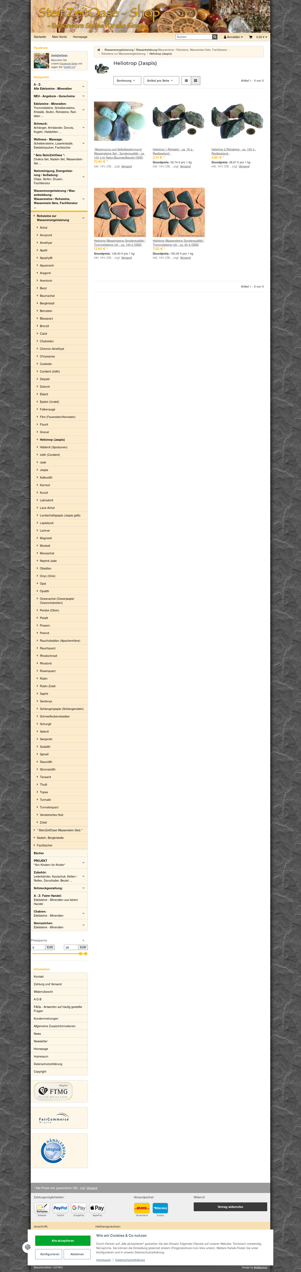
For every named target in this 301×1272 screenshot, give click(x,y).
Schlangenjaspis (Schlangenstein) (62, 709)
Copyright (40, 1071)
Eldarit (44, 394)
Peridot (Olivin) (49, 610)
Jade (43, 462)
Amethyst (46, 243)
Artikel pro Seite (158, 80)
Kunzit (44, 492)
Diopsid (45, 379)
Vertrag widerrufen (230, 1207)
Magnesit (46, 538)
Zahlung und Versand (48, 984)
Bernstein (46, 311)
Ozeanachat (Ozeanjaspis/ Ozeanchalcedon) (57, 600)
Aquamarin (47, 265)
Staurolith (46, 762)
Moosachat (47, 553)
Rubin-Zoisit (47, 686)
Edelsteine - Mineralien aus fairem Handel (56, 900)
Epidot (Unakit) (49, 402)
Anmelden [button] (233, 37)
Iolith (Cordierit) (50, 455)
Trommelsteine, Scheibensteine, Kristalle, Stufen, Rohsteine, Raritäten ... (55, 110)
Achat (43, 227)
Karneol (45, 485)
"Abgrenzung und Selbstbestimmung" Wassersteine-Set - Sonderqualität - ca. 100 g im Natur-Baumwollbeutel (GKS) (119, 153)
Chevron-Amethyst (52, 349)
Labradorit (46, 500)
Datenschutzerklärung (130, 1260)
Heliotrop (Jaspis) (52, 439)
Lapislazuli (46, 523)
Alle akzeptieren (63, 1240)
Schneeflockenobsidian (55, 716)
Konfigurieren (50, 1254)
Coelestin (46, 364)
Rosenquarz (48, 671)
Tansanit (45, 777)
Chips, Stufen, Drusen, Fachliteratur (53, 177)
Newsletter (41, 1041)
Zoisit (43, 822)
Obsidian (45, 568)
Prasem (45, 625)
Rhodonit (46, 663)
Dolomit (45, 386)
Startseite (40, 37)
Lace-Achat (47, 508)
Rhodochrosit (48, 656)
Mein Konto (59, 37)
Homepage (80, 37)
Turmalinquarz (49, 807)
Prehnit (44, 633)
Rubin (44, 678)
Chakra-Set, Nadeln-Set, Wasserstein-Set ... (58, 159)
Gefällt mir (69, 67)
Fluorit (44, 424)
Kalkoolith (46, 477)
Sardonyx (46, 701)
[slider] (80, 954)
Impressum (103, 1260)
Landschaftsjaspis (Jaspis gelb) (60, 515)
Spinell (44, 754)
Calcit (43, 333)
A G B (37, 999)
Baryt (43, 288)
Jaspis (44, 470)
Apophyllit (46, 258)
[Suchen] (214, 37)
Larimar (45, 530)
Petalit (44, 618)
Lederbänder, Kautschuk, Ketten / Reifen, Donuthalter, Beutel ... (55, 876)
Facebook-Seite (68, 63)
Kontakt (39, 976)
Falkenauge (47, 409)
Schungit (45, 724)
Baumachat (47, 296)
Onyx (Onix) (47, 576)
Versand (126, 166)
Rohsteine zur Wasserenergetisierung (53, 218)
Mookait (45, 545)
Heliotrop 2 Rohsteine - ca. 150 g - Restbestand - (234, 151)
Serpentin (46, 739)
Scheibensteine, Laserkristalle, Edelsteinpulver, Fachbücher (53, 143)
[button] (258, 37)
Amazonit (46, 235)
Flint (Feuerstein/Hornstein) (58, 417)
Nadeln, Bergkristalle (50, 838)
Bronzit (44, 326)
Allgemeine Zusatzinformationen (55, 1026)
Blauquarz (46, 318)
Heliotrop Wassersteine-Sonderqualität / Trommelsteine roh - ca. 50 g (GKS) (178, 242)
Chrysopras (47, 356)
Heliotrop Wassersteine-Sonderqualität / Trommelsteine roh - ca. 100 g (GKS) (119, 242)
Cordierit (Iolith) (50, 371)
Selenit (44, 731)
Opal (43, 583)
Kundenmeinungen (46, 1018)
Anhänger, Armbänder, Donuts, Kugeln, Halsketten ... (54, 127)
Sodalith (45, 746)
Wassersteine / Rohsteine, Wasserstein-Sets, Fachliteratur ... (56, 199)
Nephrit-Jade (48, 561)
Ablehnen (77, 1254)
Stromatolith (47, 769)
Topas (44, 792)
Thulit (43, 784)
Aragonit (45, 273)
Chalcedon (47, 341)
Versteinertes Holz (51, 815)
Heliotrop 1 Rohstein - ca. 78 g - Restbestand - (173, 151)
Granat (44, 432)
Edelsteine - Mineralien (48, 913)
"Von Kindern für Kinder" (49, 863)
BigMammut (260, 1267)
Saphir (44, 693)
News (37, 1033)
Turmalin (45, 800)
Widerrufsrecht (43, 992)
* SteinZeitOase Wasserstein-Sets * (59, 830)
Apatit (43, 250)
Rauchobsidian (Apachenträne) (60, 640)
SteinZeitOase (59, 55)
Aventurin (46, 280)
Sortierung (124, 80)
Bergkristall (47, 303)
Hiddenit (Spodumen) (54, 447)
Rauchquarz (48, 648)
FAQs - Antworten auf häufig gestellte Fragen (58, 1009)
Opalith (44, 591)
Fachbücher (44, 845)
